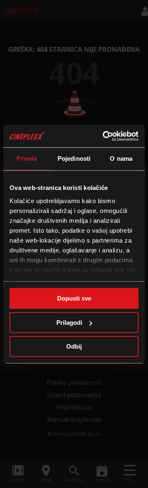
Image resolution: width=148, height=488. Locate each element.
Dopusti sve (74, 298)
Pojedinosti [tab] (74, 158)
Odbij (74, 346)
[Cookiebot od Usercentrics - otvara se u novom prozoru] (104, 136)
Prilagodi (69, 322)
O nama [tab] (121, 158)
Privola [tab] (26, 158)
